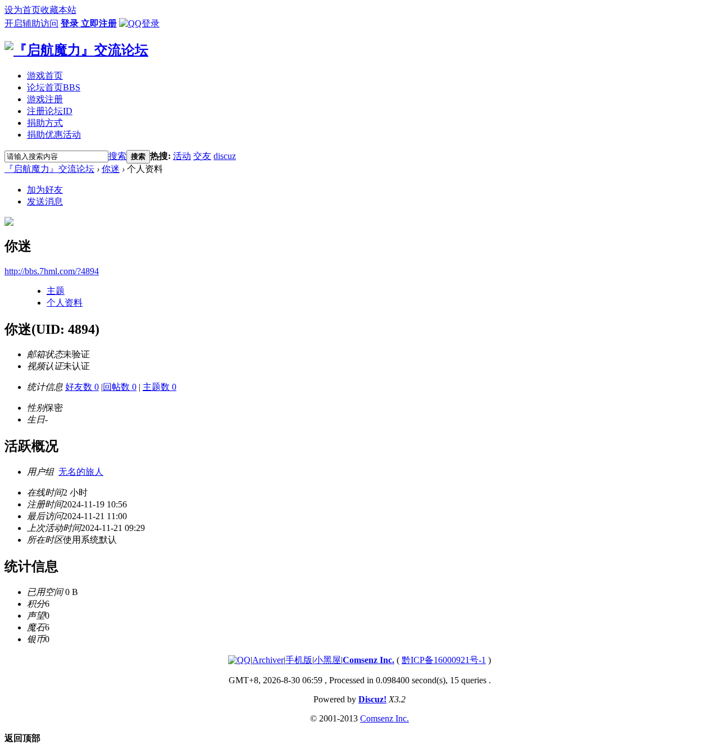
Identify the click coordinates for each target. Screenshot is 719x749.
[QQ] (239, 660)
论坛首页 (53, 87)
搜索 (117, 156)
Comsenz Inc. (368, 660)
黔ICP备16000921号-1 (444, 660)
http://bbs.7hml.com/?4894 (51, 271)
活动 (182, 156)
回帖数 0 (119, 387)
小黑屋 (327, 660)
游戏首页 (45, 75)
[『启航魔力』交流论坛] (76, 50)
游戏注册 (45, 99)
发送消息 (45, 201)
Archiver (268, 660)
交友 (202, 156)
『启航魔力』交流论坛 (49, 169)
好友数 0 (82, 387)
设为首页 (22, 10)
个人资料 (65, 302)
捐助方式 (45, 123)
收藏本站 (58, 10)
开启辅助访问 (31, 23)
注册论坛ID (49, 111)
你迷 (111, 169)
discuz (224, 156)
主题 (56, 291)
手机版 (298, 660)
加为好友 (45, 189)
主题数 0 (159, 387)
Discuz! (372, 699)
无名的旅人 (80, 471)
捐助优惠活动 (54, 134)
